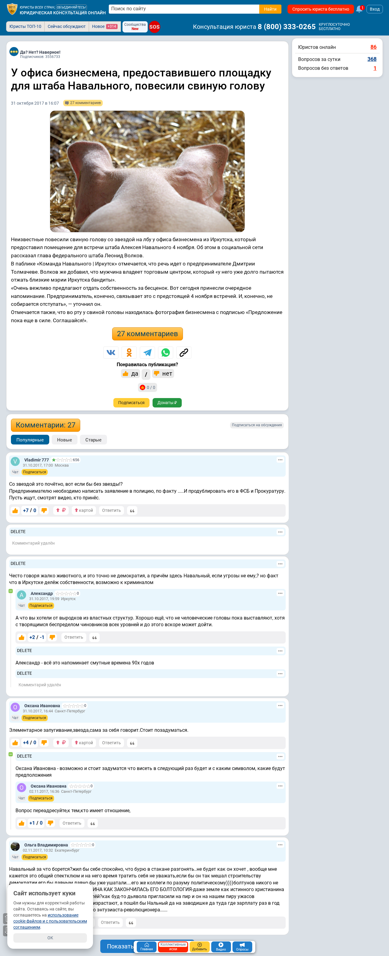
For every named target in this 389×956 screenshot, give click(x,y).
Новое (104, 26)
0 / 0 (151, 387)
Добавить (199, 949)
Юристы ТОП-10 (25, 26)
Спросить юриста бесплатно (320, 9)
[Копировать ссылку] (183, 352)
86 (373, 46)
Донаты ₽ (167, 402)
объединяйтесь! (71, 7)
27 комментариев (147, 333)
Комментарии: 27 (45, 425)
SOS (154, 27)
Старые (93, 440)
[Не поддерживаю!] (44, 511)
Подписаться (131, 402)
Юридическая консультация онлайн (63, 12)
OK (50, 937)
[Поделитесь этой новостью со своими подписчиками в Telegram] (147, 352)
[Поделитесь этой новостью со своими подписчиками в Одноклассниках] (129, 352)
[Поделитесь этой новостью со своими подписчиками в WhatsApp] (165, 352)
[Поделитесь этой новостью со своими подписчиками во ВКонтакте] (111, 352)
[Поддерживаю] (15, 511)
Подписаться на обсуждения (257, 425)
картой (85, 510)
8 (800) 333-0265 (287, 26)
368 (372, 59)
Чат (15, 472)
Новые (64, 440)
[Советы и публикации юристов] (12, 9)
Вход (375, 9)
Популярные (30, 440)
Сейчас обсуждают (67, 26)
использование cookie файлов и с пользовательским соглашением (50, 921)
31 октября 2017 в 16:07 (35, 103)
